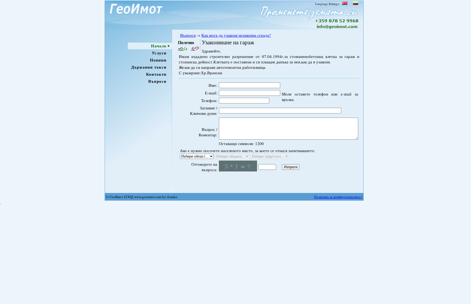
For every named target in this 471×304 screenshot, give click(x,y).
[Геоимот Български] (355, 4)
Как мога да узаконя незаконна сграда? (236, 35)
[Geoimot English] (344, 4)
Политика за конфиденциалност (338, 196)
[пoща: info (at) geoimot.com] (336, 28)
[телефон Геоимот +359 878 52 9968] (337, 21)
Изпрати (290, 167)
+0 (181, 48)
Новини (158, 60)
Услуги (159, 53)
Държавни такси (149, 67)
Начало (159, 46)
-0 (193, 48)
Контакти (156, 74)
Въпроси (157, 81)
